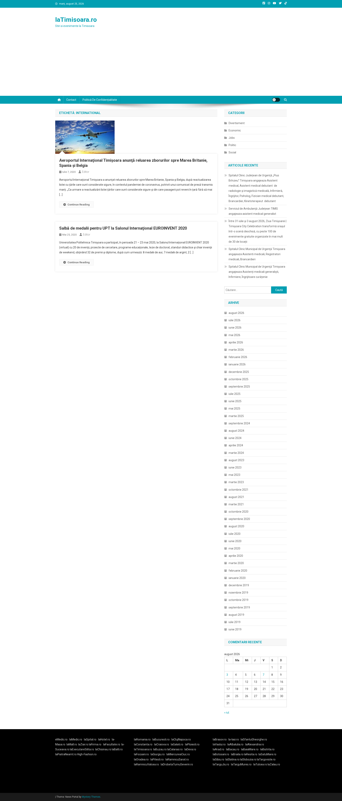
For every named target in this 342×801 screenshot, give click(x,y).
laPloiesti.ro (192, 744)
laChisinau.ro (103, 749)
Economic (235, 130)
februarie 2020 (238, 570)
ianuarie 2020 (237, 578)
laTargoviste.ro (266, 759)
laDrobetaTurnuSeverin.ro (177, 764)
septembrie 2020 (239, 519)
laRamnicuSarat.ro (177, 759)
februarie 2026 (238, 357)
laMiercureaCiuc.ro (178, 754)
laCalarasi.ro (175, 749)
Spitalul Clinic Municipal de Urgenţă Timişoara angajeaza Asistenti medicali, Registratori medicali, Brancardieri (257, 254)
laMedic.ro (76, 739)
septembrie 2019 (239, 607)
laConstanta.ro (143, 744)
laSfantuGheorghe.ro (254, 739)
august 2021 (236, 497)
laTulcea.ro (260, 764)
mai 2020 (234, 548)
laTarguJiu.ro (222, 764)
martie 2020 (236, 563)
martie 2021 (236, 504)
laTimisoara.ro (76, 19)
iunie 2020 (235, 541)
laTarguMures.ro (241, 764)
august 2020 (236, 526)
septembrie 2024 (239, 423)
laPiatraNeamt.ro (66, 754)
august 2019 (236, 614)
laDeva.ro (190, 749)
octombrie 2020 (238, 511)
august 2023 (236, 460)
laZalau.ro (274, 764)
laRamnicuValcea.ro (146, 764)
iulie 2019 (234, 622)
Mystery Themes (91, 796)
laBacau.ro (232, 749)
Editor (85, 171)
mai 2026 (234, 335)
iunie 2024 (235, 438)
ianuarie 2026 (237, 364)
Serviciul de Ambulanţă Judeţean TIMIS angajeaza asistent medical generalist (253, 211)
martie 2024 (236, 452)
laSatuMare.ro (267, 754)
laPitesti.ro (157, 759)
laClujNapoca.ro (181, 739)
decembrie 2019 (239, 585)
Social (232, 152)
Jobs (232, 137)
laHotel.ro (104, 739)
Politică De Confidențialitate (100, 99)
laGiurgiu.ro (158, 754)
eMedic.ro (61, 739)
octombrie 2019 (238, 599)
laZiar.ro (83, 744)
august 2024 (236, 430)
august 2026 (236, 313)
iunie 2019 (235, 629)
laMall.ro (71, 744)
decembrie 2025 (239, 371)
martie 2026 (236, 349)
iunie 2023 (235, 467)
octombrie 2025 (238, 379)
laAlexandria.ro (254, 744)
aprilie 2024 (236, 445)
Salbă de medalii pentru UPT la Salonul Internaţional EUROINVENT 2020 (123, 228)
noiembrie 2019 (238, 592)
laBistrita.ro (267, 749)
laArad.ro (218, 749)
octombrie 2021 (238, 489)
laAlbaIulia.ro (235, 744)
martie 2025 (236, 416)
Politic (232, 145)
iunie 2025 (235, 401)
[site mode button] (276, 100)
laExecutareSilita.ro (82, 749)
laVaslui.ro (220, 744)
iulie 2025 (234, 393)
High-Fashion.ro (87, 754)
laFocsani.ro (141, 754)
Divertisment (237, 123)
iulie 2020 (234, 533)
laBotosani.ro (221, 754)
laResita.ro (250, 754)
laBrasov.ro (220, 739)
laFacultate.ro (111, 744)
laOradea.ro (141, 759)
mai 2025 (234, 408)
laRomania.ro (142, 739)
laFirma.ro (95, 744)
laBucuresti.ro (161, 739)
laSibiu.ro (218, 759)
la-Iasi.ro (233, 739)
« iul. (227, 712)
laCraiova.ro (161, 744)
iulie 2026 (234, 320)
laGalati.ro (177, 744)
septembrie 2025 (239, 386)
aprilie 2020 (236, 555)
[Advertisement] (171, 66)
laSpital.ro (90, 739)
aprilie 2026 (236, 342)
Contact (71, 99)
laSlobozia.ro (248, 759)
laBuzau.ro (160, 749)
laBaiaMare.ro (249, 749)
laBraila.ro (237, 754)
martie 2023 (236, 482)
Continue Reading (78, 204)
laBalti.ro (117, 749)
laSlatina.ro (232, 759)
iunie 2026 (235, 327)
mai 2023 (234, 474)
